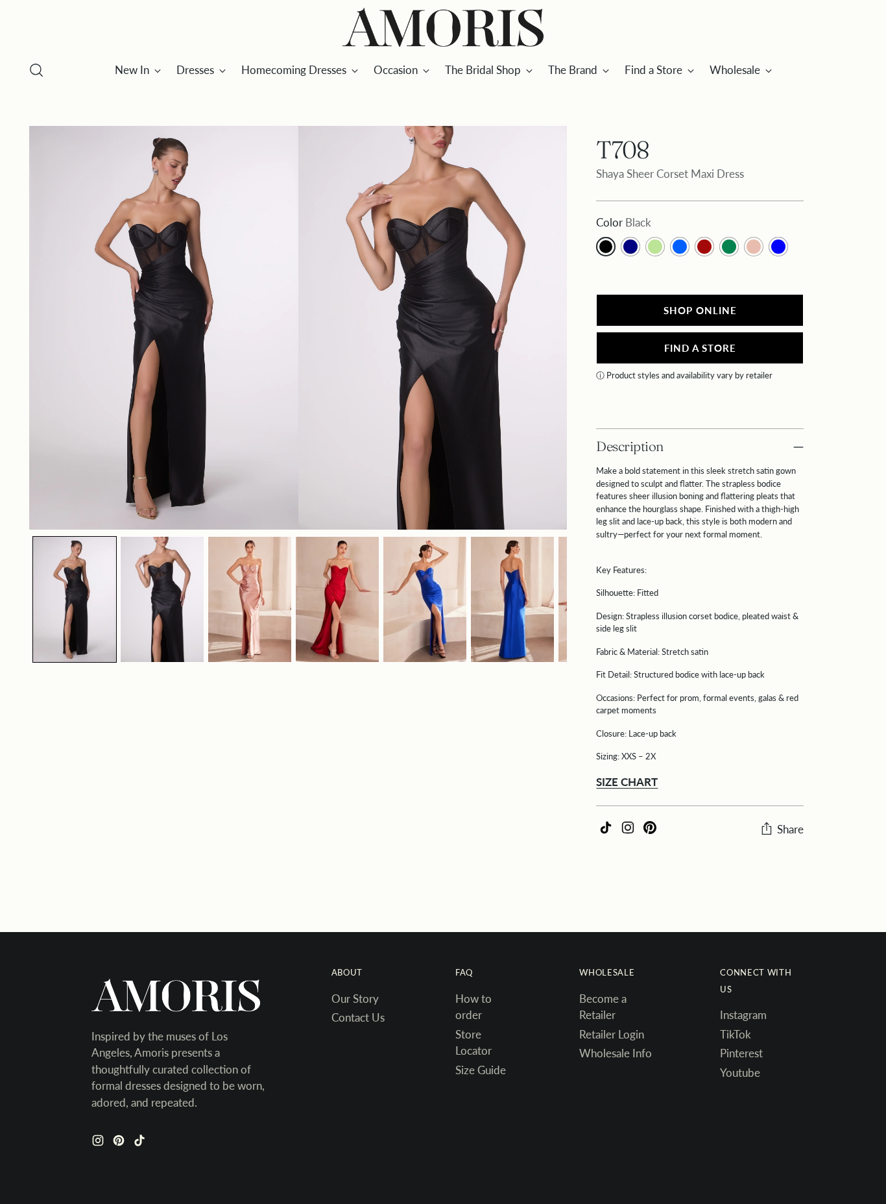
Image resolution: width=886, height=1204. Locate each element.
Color (623, 222)
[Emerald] (729, 246)
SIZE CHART (627, 782)
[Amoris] (443, 28)
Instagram (743, 1015)
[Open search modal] (36, 70)
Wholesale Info (615, 1053)
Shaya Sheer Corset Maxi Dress (670, 173)
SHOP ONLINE (700, 310)
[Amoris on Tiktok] (141, 1142)
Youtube (740, 1072)
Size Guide (480, 1070)
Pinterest (741, 1053)
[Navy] (630, 246)
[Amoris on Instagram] (99, 1142)
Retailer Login (611, 1034)
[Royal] (679, 246)
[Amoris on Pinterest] (120, 1142)
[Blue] (778, 246)
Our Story (355, 998)
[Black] (606, 246)
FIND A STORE (700, 348)
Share (790, 829)
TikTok (735, 1034)
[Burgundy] (704, 246)
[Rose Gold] (753, 246)
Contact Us (358, 1017)
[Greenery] (655, 246)
